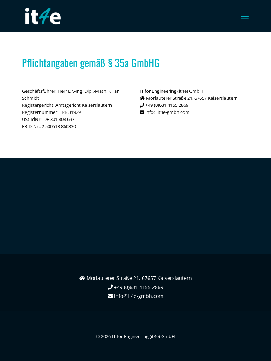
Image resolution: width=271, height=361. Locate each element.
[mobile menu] (245, 16)
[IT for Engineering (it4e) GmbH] (42, 16)
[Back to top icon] (237, 346)
